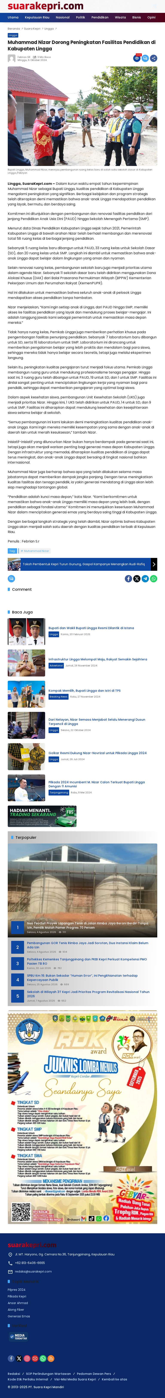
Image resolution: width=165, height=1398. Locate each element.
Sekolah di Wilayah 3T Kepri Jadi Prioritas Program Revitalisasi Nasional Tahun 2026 (88, 994)
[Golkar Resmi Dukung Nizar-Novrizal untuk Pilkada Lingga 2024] (26, 756)
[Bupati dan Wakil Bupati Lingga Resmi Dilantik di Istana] (26, 631)
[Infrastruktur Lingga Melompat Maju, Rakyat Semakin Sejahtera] (26, 662)
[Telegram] (145, 578)
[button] (154, 6)
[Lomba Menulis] (82, 1117)
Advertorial (56, 665)
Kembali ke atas (114, 1379)
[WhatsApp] (153, 578)
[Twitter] (137, 578)
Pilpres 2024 (17, 1290)
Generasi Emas (19, 1316)
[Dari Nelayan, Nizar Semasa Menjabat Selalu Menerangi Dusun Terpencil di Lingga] (26, 725)
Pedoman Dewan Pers (94, 1374)
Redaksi (14, 1374)
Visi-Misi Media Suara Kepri (75, 1379)
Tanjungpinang (59, 792)
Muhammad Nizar (36, 551)
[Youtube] (35, 1358)
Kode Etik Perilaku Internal (28, 1379)
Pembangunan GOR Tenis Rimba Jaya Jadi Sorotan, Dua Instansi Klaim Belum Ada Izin (87, 945)
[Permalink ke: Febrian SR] (13, 58)
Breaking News (58, 696)
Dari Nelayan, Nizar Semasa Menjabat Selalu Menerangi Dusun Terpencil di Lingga (97, 721)
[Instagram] (27, 1358)
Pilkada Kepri (17, 1296)
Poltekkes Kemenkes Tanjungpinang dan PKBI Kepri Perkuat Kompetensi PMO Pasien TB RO (87, 961)
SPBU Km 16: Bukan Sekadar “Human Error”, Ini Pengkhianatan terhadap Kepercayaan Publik (82, 978)
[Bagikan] (153, 58)
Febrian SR (24, 57)
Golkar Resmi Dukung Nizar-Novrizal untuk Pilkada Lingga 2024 (98, 753)
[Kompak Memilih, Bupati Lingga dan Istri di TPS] (26, 694)
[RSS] (50, 1358)
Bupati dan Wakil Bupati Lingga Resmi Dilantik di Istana (91, 628)
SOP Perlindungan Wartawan (48, 1374)
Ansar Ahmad (18, 1303)
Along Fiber (16, 1310)
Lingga (13, 35)
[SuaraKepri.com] (46, 6)
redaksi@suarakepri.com (33, 1271)
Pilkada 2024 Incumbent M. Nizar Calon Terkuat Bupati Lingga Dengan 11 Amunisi (97, 784)
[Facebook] (128, 578)
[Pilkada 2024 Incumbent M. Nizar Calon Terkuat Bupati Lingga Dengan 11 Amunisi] (26, 787)
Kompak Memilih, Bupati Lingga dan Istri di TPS (85, 690)
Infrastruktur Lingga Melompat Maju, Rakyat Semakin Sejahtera (98, 659)
